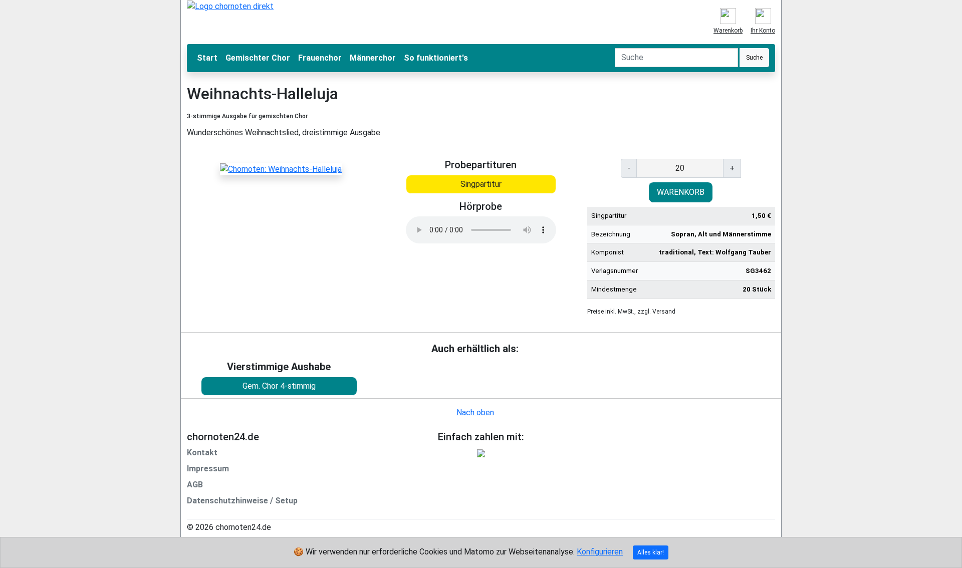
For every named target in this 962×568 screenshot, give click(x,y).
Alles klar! (650, 552)
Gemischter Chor (257, 58)
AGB (195, 484)
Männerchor (373, 58)
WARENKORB (680, 192)
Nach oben (475, 412)
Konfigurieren (600, 551)
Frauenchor (320, 58)
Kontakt (202, 452)
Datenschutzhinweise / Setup (242, 500)
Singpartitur (481, 184)
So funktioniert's (436, 58)
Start (207, 58)
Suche (754, 57)
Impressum (208, 468)
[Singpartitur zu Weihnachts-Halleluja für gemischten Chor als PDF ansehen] (281, 168)
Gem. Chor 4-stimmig (279, 386)
